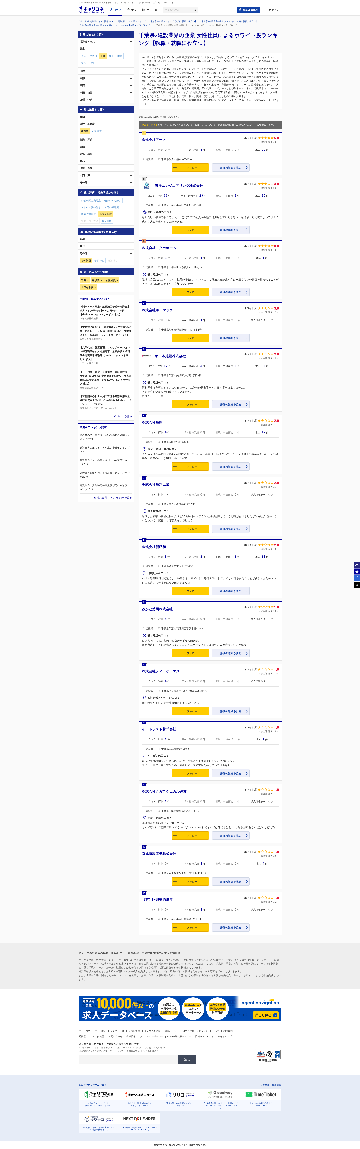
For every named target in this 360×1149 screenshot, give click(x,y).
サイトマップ (225, 1036)
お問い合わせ (115, 1036)
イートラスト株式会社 (159, 729)
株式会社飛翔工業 (155, 484)
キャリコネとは (152, 1030)
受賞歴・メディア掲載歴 (91, 1036)
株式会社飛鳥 (152, 422)
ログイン (274, 10)
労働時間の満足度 (91, 200)
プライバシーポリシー (151, 1036)
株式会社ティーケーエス (161, 671)
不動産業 (97, 131)
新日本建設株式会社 (170, 355)
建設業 (96, 280)
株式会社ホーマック (157, 309)
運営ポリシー (171, 1030)
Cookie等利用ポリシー (179, 1036)
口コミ (117, 10)
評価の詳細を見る (230, 167)
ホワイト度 (87, 287)
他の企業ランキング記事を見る (114, 497)
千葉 (83, 280)
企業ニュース (117, 1030)
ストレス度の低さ (91, 207)
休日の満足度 (111, 207)
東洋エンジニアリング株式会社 (179, 185)
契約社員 (99, 260)
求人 (134, 10)
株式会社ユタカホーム (159, 247)
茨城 (92, 62)
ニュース (151, 10)
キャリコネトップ (88, 1030)
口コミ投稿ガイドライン (195, 1030)
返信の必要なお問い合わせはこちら (143, 1050)
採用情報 (276, 1084)
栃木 (83, 62)
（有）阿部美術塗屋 (157, 899)
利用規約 (228, 1030)
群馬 (119, 56)
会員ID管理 (134, 1030)
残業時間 (107, 220)
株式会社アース (154, 139)
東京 (83, 56)
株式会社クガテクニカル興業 (164, 791)
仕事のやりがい (112, 200)
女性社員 (111, 280)
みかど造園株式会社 (157, 608)
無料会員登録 (250, 10)
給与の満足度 (88, 214)
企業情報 (131, 1036)
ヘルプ (215, 1030)
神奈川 (93, 56)
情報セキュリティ (204, 1036)
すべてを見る (124, 416)
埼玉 (111, 56)
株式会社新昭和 (154, 546)
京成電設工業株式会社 (159, 853)
